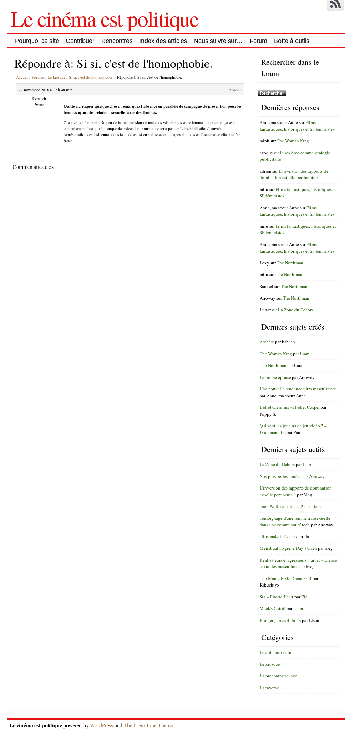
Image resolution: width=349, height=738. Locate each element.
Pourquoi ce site (37, 40)
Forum (258, 40)
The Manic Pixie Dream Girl (286, 578)
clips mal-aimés (274, 536)
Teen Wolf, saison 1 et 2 (281, 506)
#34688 (235, 89)
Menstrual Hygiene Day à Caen (288, 548)
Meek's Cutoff (273, 608)
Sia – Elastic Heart (276, 597)
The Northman (290, 263)
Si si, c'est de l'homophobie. (91, 77)
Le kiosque (56, 77)
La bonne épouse (275, 377)
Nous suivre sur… (218, 40)
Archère (267, 342)
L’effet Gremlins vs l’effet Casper (290, 407)
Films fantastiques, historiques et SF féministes (297, 125)
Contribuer (80, 40)
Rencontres (117, 40)
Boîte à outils (291, 40)
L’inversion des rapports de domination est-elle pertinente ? (294, 174)
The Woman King (293, 141)
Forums (38, 77)
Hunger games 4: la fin (280, 620)
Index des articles (163, 40)
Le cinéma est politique (104, 18)
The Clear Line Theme (148, 725)
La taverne (269, 688)
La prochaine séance (278, 676)
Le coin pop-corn (275, 652)
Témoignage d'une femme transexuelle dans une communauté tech (295, 521)
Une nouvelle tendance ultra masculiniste (298, 389)
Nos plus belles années (280, 476)
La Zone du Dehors (295, 310)
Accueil (22, 77)
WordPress (101, 725)
